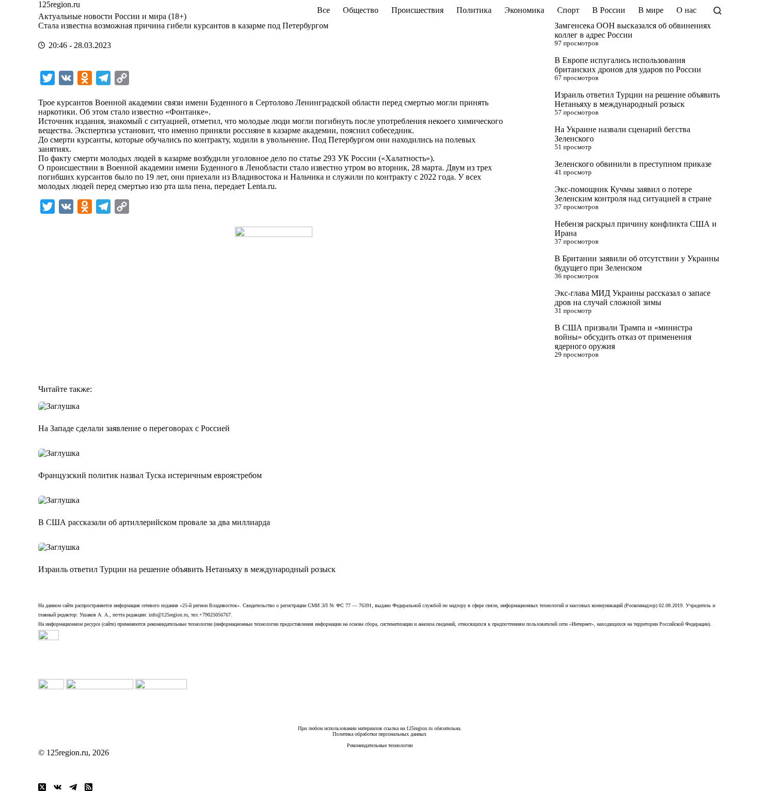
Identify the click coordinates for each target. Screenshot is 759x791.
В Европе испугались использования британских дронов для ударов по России (628, 65)
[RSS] (88, 787)
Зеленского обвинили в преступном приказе (633, 164)
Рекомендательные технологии (380, 745)
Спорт (568, 10)
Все (323, 10)
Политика (474, 10)
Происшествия (417, 10)
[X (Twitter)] (42, 787)
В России (608, 10)
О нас (686, 10)
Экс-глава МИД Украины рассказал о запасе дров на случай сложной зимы (632, 298)
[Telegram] (73, 787)
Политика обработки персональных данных (379, 734)
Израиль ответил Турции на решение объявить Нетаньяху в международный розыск (637, 99)
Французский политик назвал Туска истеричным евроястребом (150, 475)
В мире (650, 10)
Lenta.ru (261, 186)
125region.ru (59, 4)
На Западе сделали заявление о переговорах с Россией (134, 428)
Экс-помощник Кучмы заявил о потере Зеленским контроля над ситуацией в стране (633, 194)
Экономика (524, 10)
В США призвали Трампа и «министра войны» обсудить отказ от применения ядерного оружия (623, 337)
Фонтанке (186, 111)
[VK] (57, 787)
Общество (360, 10)
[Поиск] (717, 10)
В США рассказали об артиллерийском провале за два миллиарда (154, 522)
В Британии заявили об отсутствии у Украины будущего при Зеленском (637, 263)
